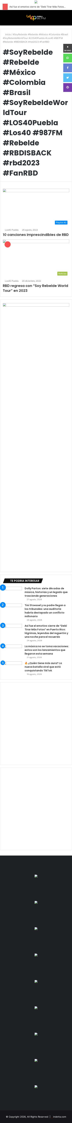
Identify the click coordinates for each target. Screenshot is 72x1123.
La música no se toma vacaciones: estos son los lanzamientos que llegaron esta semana (47, 650)
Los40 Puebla (12, 230)
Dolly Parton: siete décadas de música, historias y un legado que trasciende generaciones (46, 592)
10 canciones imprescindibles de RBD (36, 234)
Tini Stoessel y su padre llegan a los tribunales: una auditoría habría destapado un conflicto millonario (45, 611)
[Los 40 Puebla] (36, 17)
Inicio (8, 34)
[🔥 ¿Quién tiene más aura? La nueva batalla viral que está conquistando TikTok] (12, 668)
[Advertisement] (36, 723)
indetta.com (59, 1116)
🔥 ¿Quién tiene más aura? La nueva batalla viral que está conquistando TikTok (43, 666)
